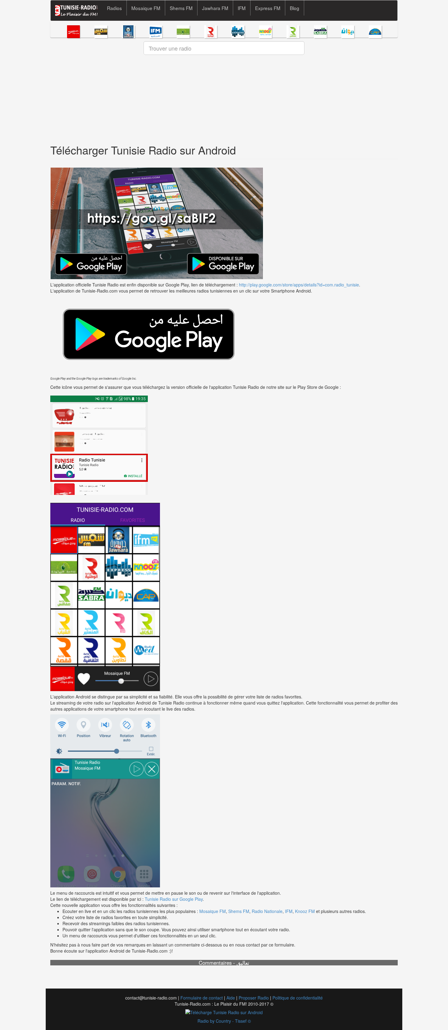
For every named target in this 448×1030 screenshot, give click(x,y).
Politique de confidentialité (297, 998)
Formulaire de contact (201, 998)
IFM (242, 8)
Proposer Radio (254, 998)
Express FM (267, 8)
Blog (294, 8)
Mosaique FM (145, 8)
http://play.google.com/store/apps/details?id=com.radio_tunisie (299, 285)
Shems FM (181, 8)
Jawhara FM (215, 8)
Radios (114, 8)
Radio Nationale (267, 911)
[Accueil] (78, 10)
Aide (230, 998)
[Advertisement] (224, 101)
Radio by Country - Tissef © (224, 1021)
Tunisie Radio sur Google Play (174, 899)
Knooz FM (305, 911)
